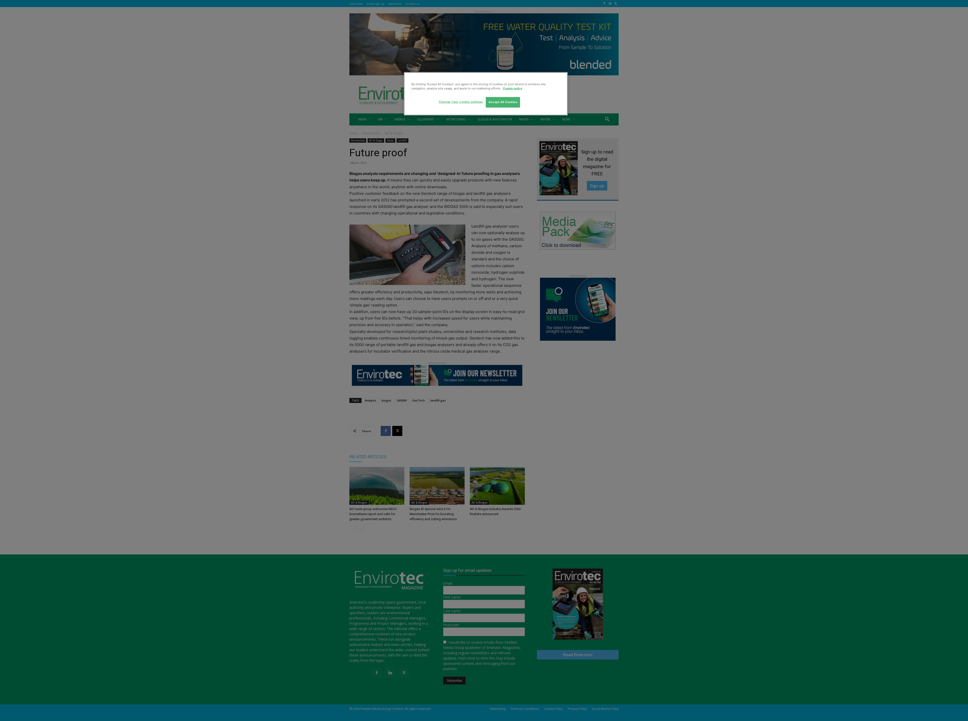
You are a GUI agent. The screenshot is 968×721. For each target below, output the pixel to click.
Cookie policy (512, 88)
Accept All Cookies (503, 102)
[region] (486, 93)
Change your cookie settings (461, 102)
